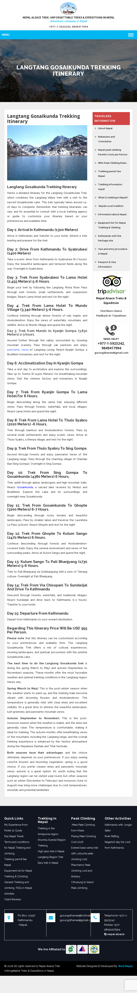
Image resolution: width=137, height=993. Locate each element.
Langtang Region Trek (50, 857)
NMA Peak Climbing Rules (112, 163)
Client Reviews (12, 899)
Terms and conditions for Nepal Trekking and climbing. (17, 848)
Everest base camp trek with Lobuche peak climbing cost (84, 853)
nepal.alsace (115, 934)
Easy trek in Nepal (48, 862)
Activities (9, 893)
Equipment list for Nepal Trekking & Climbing (18, 873)
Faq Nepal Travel (14, 836)
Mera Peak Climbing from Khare (83, 827)
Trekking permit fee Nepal (15, 862)
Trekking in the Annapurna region (48, 831)
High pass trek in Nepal (51, 851)
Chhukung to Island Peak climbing (82, 885)
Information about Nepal (112, 214)
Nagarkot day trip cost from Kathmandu (117, 845)
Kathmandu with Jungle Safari (118, 827)
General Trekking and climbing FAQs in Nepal (18, 885)
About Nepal (105, 128)
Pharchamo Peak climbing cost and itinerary (81, 871)
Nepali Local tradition (110, 206)
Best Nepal (125, 966)
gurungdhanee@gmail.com (111, 352)
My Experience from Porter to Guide (16, 827)
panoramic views (18, 349)
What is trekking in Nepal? (113, 197)
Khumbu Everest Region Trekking (52, 842)
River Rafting (112, 836)
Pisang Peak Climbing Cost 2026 (83, 839)
